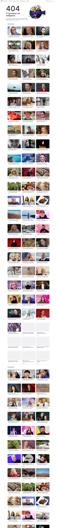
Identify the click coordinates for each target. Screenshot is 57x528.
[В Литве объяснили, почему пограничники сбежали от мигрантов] (14, 89)
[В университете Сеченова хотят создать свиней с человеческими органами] (42, 174)
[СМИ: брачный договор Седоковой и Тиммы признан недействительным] (28, 386)
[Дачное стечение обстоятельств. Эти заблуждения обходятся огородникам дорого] (28, 244)
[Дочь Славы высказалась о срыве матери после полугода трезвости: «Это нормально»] (42, 160)
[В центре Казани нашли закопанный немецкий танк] (28, 75)
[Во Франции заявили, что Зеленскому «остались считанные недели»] (42, 517)
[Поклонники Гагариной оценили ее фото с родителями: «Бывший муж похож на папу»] (14, 259)
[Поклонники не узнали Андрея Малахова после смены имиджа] (28, 329)
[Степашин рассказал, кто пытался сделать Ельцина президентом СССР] (14, 489)
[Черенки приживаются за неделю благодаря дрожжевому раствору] (14, 188)
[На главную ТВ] (3, 1)
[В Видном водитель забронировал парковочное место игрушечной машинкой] (42, 329)
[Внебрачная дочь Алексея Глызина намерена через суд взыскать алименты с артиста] (14, 517)
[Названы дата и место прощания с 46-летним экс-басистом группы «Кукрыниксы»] (28, 160)
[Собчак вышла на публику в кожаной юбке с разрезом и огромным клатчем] (28, 400)
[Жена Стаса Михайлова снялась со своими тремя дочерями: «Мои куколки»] (14, 460)
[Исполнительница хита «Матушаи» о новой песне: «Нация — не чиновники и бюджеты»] (14, 414)
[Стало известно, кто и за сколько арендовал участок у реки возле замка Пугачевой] (14, 174)
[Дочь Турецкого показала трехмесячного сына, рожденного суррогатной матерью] (14, 301)
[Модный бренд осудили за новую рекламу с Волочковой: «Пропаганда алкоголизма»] (42, 400)
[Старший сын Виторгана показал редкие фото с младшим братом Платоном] (28, 188)
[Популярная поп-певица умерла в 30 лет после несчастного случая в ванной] (42, 146)
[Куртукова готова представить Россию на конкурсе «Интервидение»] (42, 301)
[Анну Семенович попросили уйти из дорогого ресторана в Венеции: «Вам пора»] (28, 475)
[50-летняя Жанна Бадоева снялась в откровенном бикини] (42, 75)
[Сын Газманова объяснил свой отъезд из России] (42, 33)
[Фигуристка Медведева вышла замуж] (28, 503)
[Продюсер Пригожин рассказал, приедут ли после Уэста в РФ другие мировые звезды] (42, 259)
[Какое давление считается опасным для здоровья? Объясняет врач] (42, 61)
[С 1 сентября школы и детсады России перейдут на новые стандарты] (28, 103)
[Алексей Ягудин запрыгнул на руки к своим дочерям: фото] (42, 386)
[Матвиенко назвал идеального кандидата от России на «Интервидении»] (28, 301)
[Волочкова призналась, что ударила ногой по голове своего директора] (42, 89)
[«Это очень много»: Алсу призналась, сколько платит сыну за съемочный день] (42, 230)
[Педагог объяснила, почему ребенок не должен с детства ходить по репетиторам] (14, 273)
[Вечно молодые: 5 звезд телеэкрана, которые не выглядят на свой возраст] (14, 428)
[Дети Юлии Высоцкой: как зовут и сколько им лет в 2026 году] (42, 47)
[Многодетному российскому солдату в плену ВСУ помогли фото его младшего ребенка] (14, 47)
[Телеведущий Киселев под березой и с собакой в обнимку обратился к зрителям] (28, 33)
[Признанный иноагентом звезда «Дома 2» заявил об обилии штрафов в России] (28, 117)
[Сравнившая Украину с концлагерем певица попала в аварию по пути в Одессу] (14, 329)
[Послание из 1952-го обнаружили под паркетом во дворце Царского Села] (42, 475)
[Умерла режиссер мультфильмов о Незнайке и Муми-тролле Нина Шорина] (28, 132)
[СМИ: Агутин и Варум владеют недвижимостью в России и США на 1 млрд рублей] (42, 489)
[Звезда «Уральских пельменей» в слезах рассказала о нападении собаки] (42, 244)
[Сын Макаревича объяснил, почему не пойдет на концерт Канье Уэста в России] (14, 400)
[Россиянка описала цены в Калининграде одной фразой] (28, 230)
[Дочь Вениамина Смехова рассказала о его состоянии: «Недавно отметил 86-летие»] (14, 357)
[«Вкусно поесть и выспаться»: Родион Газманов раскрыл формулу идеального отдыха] (14, 343)
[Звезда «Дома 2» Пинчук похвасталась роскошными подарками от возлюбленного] (42, 414)
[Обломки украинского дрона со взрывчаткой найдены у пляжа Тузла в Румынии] (28, 216)
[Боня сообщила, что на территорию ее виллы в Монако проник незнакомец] (28, 343)
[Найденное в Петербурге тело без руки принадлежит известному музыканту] (14, 146)
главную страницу (16, 20)
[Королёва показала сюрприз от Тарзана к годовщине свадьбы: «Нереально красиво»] (42, 503)
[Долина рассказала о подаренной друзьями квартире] (42, 343)
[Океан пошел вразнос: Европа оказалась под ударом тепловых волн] (14, 160)
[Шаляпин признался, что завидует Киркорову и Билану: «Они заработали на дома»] (14, 61)
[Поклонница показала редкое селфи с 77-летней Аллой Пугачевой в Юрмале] (14, 230)
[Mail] (1, 1)
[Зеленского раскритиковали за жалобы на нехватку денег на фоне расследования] (14, 386)
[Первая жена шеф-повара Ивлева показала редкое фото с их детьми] (28, 460)
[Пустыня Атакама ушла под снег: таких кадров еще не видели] (14, 216)
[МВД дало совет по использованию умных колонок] (28, 357)
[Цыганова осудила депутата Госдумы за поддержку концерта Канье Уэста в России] (28, 47)
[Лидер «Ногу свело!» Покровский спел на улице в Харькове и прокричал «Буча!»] (42, 287)
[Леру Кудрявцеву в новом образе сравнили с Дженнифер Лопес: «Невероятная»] (14, 371)
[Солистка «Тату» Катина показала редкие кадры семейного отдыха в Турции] (42, 315)
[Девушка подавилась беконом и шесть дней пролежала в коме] (42, 371)
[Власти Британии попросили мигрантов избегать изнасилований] (14, 132)
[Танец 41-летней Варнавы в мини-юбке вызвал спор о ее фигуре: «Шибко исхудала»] (28, 273)
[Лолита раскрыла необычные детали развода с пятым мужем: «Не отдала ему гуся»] (14, 244)
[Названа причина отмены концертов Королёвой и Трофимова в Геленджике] (28, 517)
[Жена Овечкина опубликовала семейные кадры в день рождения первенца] (28, 174)
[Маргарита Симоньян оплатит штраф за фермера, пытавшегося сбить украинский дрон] (42, 460)
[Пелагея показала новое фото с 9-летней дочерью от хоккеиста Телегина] (42, 132)
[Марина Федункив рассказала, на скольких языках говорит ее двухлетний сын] (14, 503)
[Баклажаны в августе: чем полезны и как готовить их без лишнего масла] (42, 202)
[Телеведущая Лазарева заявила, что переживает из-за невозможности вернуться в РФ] (28, 315)
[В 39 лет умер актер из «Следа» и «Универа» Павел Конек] (28, 89)
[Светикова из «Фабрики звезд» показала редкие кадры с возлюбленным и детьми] (28, 414)
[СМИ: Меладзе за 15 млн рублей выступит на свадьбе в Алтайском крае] (14, 202)
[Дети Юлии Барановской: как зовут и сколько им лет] (42, 117)
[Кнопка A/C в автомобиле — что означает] (42, 357)
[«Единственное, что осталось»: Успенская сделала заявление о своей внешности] (28, 259)
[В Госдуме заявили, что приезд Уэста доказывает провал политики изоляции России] (28, 428)
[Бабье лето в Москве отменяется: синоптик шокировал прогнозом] (42, 103)
